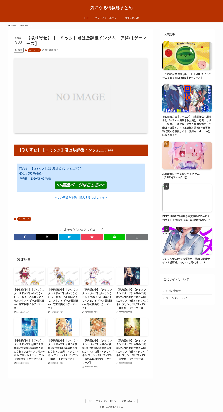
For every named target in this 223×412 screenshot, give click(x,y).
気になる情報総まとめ (111, 8)
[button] (25, 237)
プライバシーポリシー (178, 298)
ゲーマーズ (34, 50)
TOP (89, 401)
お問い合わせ (173, 290)
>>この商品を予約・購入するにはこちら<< (81, 197)
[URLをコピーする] (137, 237)
